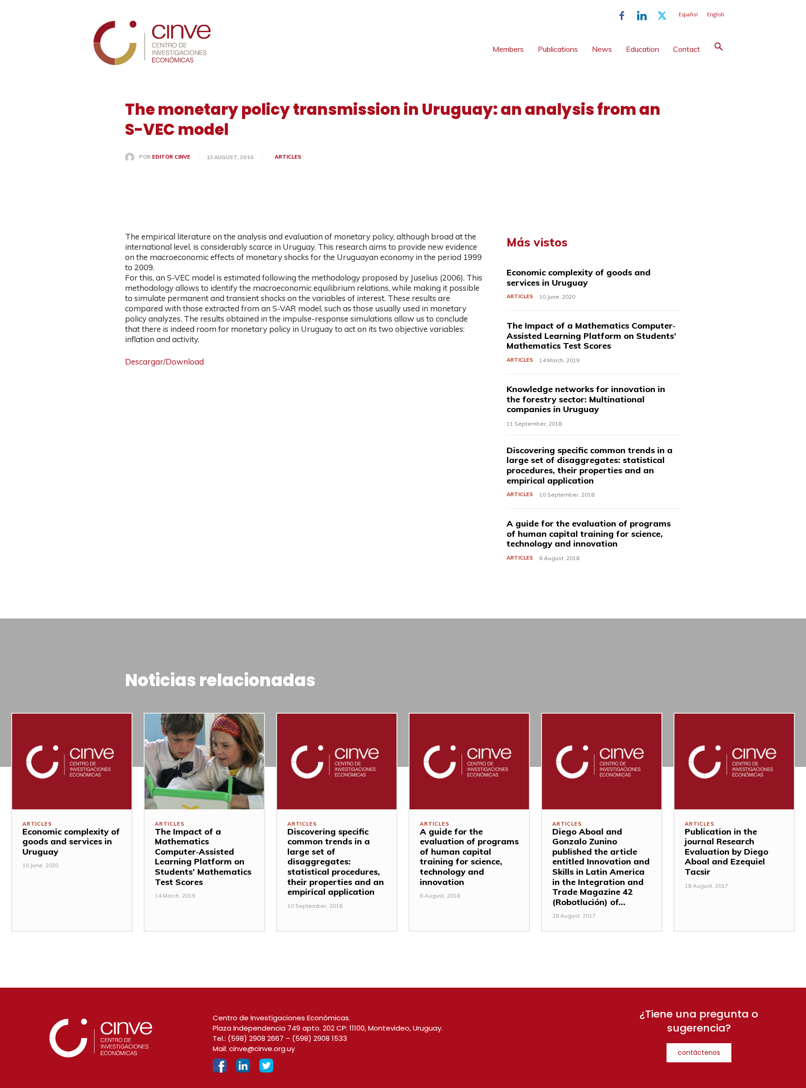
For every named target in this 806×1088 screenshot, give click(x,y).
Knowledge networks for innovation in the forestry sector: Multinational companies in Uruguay (586, 399)
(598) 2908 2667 (256, 1038)
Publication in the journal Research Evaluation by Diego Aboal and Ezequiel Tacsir (726, 851)
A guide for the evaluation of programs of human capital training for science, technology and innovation (589, 533)
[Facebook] (622, 15)
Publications (558, 49)
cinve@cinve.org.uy (262, 1048)
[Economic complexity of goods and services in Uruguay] (72, 761)
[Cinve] (152, 63)
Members (508, 49)
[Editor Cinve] (132, 157)
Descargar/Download (164, 361)
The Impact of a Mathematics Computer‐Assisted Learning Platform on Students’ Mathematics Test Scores (591, 335)
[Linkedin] (642, 15)
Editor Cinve (171, 157)
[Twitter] (662, 15)
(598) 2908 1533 (319, 1038)
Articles (288, 157)
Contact (686, 49)
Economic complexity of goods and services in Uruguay (579, 277)
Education (642, 49)
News (602, 49)
